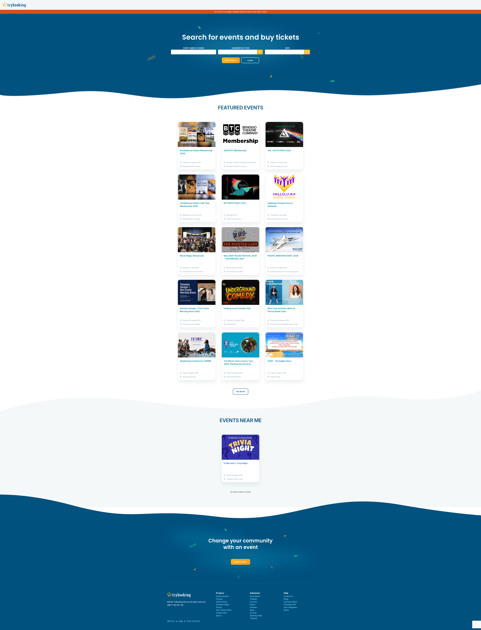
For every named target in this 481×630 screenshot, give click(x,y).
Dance (252, 604)
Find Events (231, 60)
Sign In (219, 615)
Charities (253, 599)
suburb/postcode (240, 48)
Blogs (286, 599)
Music (252, 610)
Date (287, 48)
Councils (253, 602)
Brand (286, 610)
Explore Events (222, 596)
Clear (250, 60)
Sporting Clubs (256, 615)
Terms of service (193, 621)
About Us (171, 621)
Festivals (253, 607)
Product (219, 599)
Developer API (290, 604)
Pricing (219, 607)
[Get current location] (260, 52)
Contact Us (288, 596)
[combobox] (240, 52)
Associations (255, 596)
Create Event (240, 562)
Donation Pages (222, 604)
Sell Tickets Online (223, 610)
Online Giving (221, 602)
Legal (180, 621)
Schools (253, 613)
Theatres (253, 618)
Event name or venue (193, 48)
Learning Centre (290, 602)
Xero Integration (290, 607)
